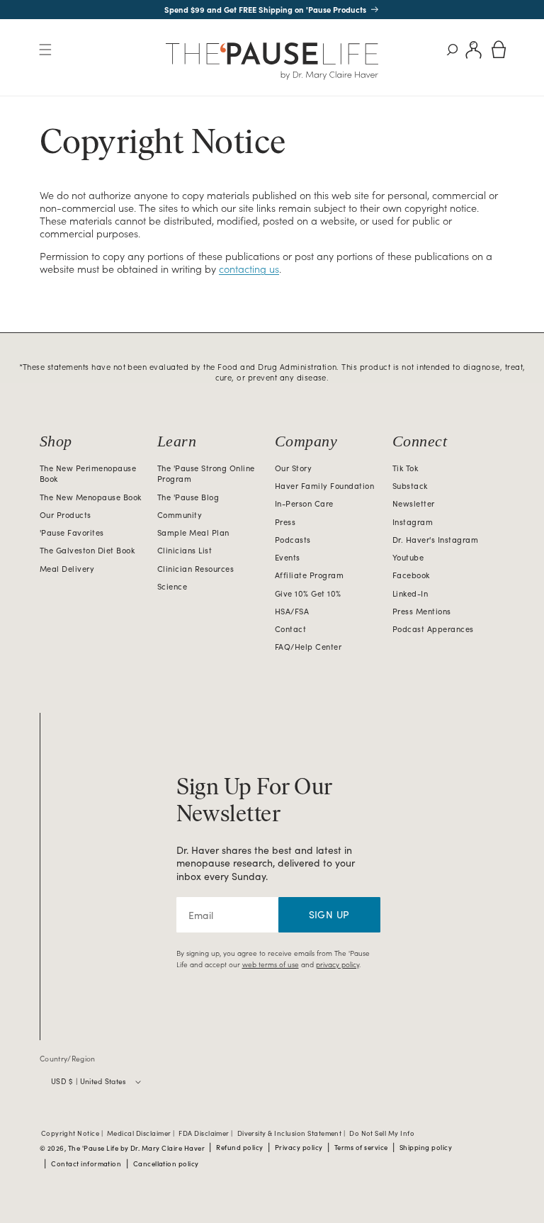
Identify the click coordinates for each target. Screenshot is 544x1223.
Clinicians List (184, 550)
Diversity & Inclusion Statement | (292, 1134)
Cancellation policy (166, 1163)
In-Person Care (304, 503)
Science (172, 586)
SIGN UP (329, 914)
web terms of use (270, 964)
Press (285, 522)
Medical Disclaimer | (141, 1134)
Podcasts (293, 539)
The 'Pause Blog (188, 497)
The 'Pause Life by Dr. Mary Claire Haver (136, 1148)
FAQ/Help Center (308, 646)
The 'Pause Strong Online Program (206, 474)
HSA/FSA (292, 611)
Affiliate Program (309, 575)
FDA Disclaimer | (206, 1134)
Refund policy (239, 1147)
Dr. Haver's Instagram (435, 539)
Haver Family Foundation (324, 485)
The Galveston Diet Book (87, 550)
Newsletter (413, 503)
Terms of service (361, 1147)
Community (179, 514)
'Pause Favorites (72, 532)
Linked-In (410, 593)
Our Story (293, 468)
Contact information (86, 1163)
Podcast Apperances (433, 629)
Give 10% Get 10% (308, 593)
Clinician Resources (195, 568)
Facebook (411, 575)
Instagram (412, 522)
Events (287, 557)
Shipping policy (426, 1147)
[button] (45, 50)
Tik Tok (405, 468)
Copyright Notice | (73, 1134)
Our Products (65, 514)
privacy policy (337, 964)
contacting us (249, 268)
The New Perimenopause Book (88, 474)
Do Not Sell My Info (381, 1134)
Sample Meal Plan (193, 532)
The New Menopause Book (91, 497)
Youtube (408, 557)
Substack (410, 485)
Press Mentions (421, 611)
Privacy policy (299, 1147)
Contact (290, 629)
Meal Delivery (67, 568)
